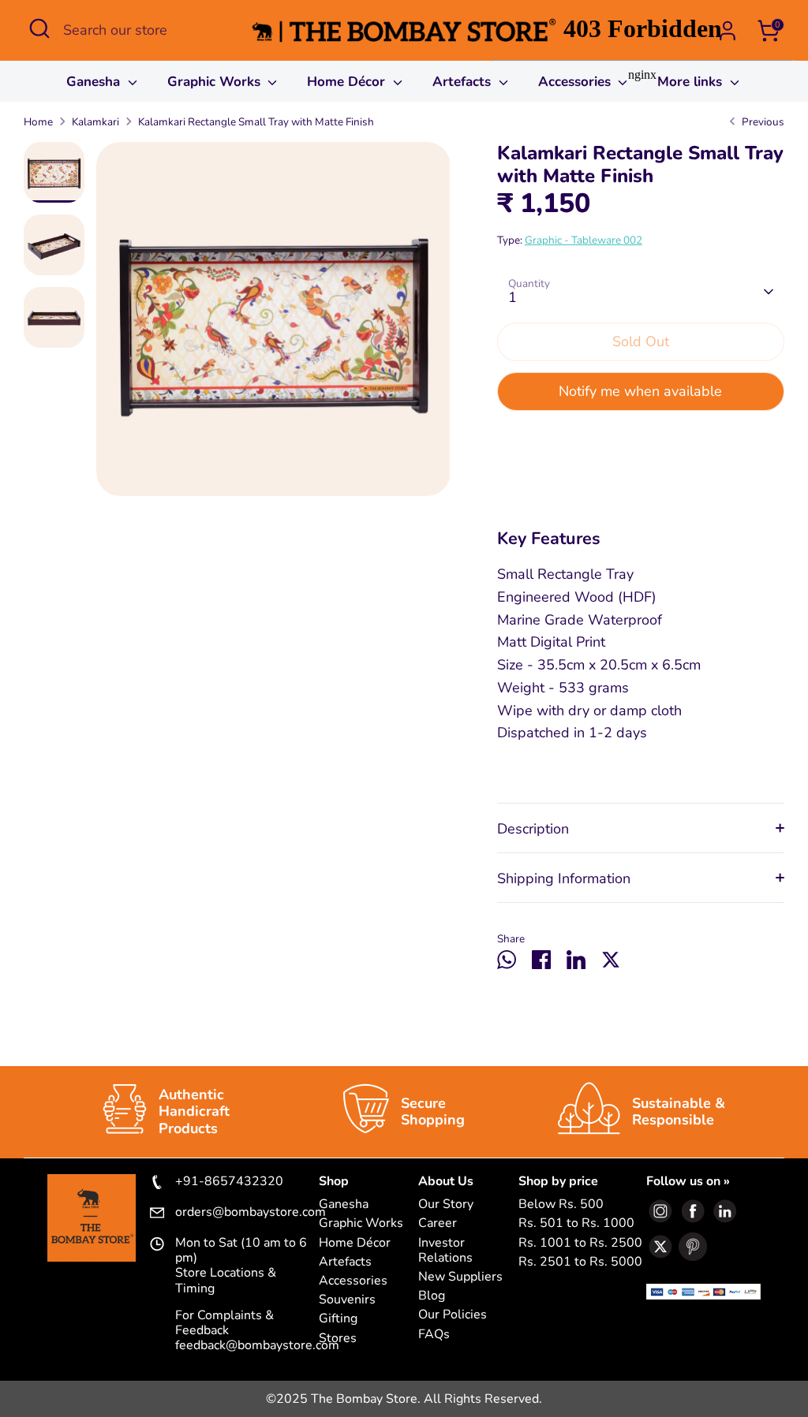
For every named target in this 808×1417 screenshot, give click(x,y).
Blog (431, 1295)
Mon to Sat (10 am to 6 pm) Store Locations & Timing (241, 1266)
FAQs (434, 1334)
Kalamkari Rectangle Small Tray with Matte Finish (256, 121)
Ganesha (95, 82)
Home (38, 121)
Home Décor (348, 82)
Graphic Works (215, 82)
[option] (273, 325)
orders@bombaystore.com (247, 1213)
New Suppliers (460, 1277)
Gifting (338, 1318)
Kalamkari (95, 121)
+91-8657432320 (229, 1182)
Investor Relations (445, 1251)
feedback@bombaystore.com (257, 1345)
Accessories (353, 1280)
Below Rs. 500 (561, 1204)
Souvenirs (347, 1299)
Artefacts (463, 82)
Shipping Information (563, 878)
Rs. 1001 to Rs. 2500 (580, 1243)
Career (437, 1223)
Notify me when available (640, 391)
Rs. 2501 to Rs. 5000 (580, 1262)
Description (533, 828)
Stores (338, 1338)
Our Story (445, 1204)
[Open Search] (39, 28)
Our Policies (452, 1314)
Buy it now (641, 440)
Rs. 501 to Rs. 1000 (576, 1223)
